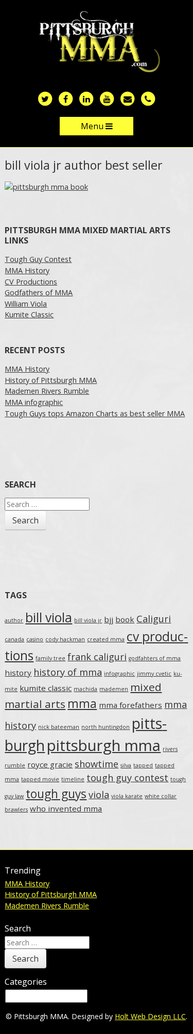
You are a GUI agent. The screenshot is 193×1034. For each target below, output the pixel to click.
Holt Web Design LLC (150, 1016)
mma (82, 704)
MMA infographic (34, 402)
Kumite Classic (29, 314)
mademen (113, 689)
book (124, 619)
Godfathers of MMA (39, 292)
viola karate (127, 796)
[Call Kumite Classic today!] (148, 98)
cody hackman (65, 639)
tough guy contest (127, 778)
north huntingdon (105, 727)
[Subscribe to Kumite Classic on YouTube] (107, 98)
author (14, 620)
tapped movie (40, 779)
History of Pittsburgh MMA (51, 380)
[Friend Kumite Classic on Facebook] (66, 98)
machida (85, 689)
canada (14, 639)
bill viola (48, 617)
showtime (96, 764)
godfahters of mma (155, 658)
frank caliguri (97, 657)
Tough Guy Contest (38, 259)
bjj (108, 619)
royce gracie (50, 764)
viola (99, 794)
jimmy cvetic (154, 673)
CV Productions (31, 282)
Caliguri (153, 619)
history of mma (67, 672)
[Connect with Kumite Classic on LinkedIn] (86, 98)
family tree (50, 658)
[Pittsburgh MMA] (96, 42)
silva (125, 765)
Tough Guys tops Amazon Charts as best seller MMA (95, 413)
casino (34, 639)
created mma (106, 639)
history (18, 672)
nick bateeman (58, 727)
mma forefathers (130, 705)
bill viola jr (88, 620)
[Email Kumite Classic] (127, 98)
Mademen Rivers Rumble (47, 391)
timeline (72, 779)
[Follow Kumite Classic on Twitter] (45, 98)
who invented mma (66, 808)
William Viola (26, 304)
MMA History (27, 270)
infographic (119, 673)
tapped (143, 765)
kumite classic (46, 688)
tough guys (56, 794)
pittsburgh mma (104, 745)
